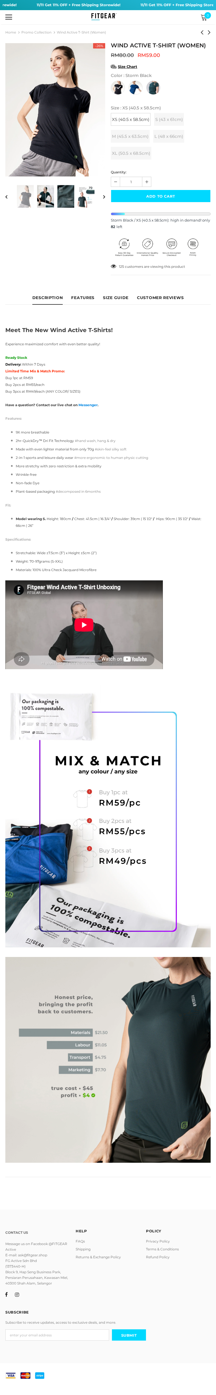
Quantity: (119, 172)
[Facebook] (6, 1294)
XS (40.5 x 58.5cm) (130, 119)
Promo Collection (36, 32)
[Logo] (104, 16)
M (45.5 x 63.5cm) (130, 136)
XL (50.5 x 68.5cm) (131, 153)
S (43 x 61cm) (169, 119)
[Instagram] (17, 1294)
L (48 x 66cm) (168, 136)
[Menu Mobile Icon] (8, 17)
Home (10, 32)
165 (121, 266)
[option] (55, 110)
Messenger (88, 405)
